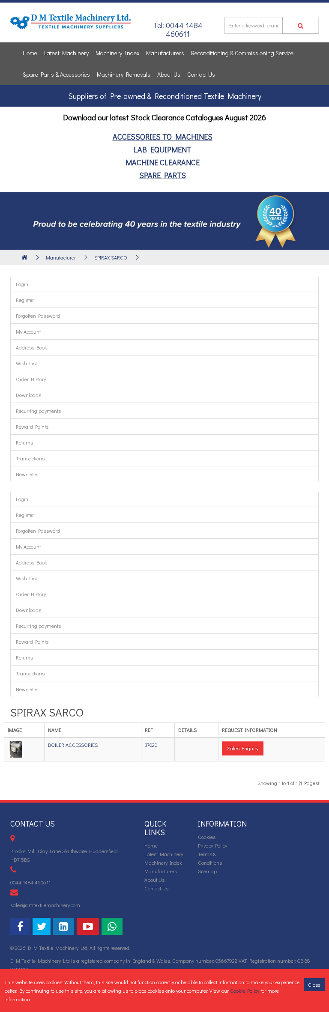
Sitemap (207, 871)
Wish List (26, 363)
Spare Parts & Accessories (56, 74)
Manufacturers (165, 53)
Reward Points (32, 426)
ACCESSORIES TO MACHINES (162, 136)
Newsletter (27, 474)
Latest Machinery (66, 53)
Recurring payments (38, 410)
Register (25, 299)
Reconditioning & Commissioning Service (242, 53)
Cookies (206, 836)
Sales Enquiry (242, 748)
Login (22, 284)
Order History (31, 379)
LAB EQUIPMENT (162, 149)
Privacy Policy (212, 845)
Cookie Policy (244, 990)
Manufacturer (61, 257)
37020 (151, 744)
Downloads (28, 394)
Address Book (31, 347)
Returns (24, 442)
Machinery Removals (123, 74)
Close (314, 984)
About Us (168, 74)
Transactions (30, 458)
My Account (28, 331)
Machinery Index (117, 53)
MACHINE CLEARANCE (163, 162)
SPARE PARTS (162, 175)
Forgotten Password (38, 315)
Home (30, 53)
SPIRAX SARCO (110, 257)
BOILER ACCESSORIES (73, 744)
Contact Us (201, 74)
